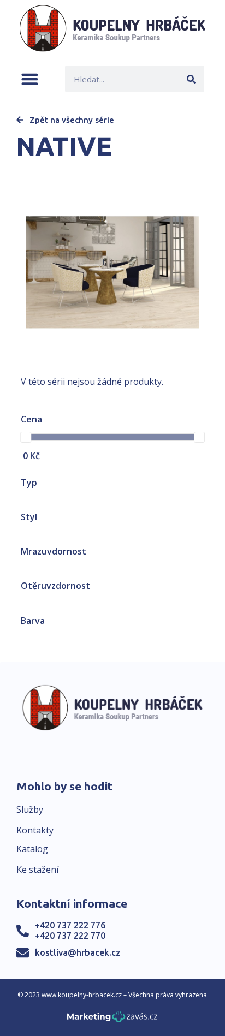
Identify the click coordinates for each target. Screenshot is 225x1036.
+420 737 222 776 (70, 925)
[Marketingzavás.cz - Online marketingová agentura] (112, 1020)
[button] (30, 79)
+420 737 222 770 (70, 935)
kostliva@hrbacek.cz (78, 952)
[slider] (25, 437)
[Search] (190, 79)
